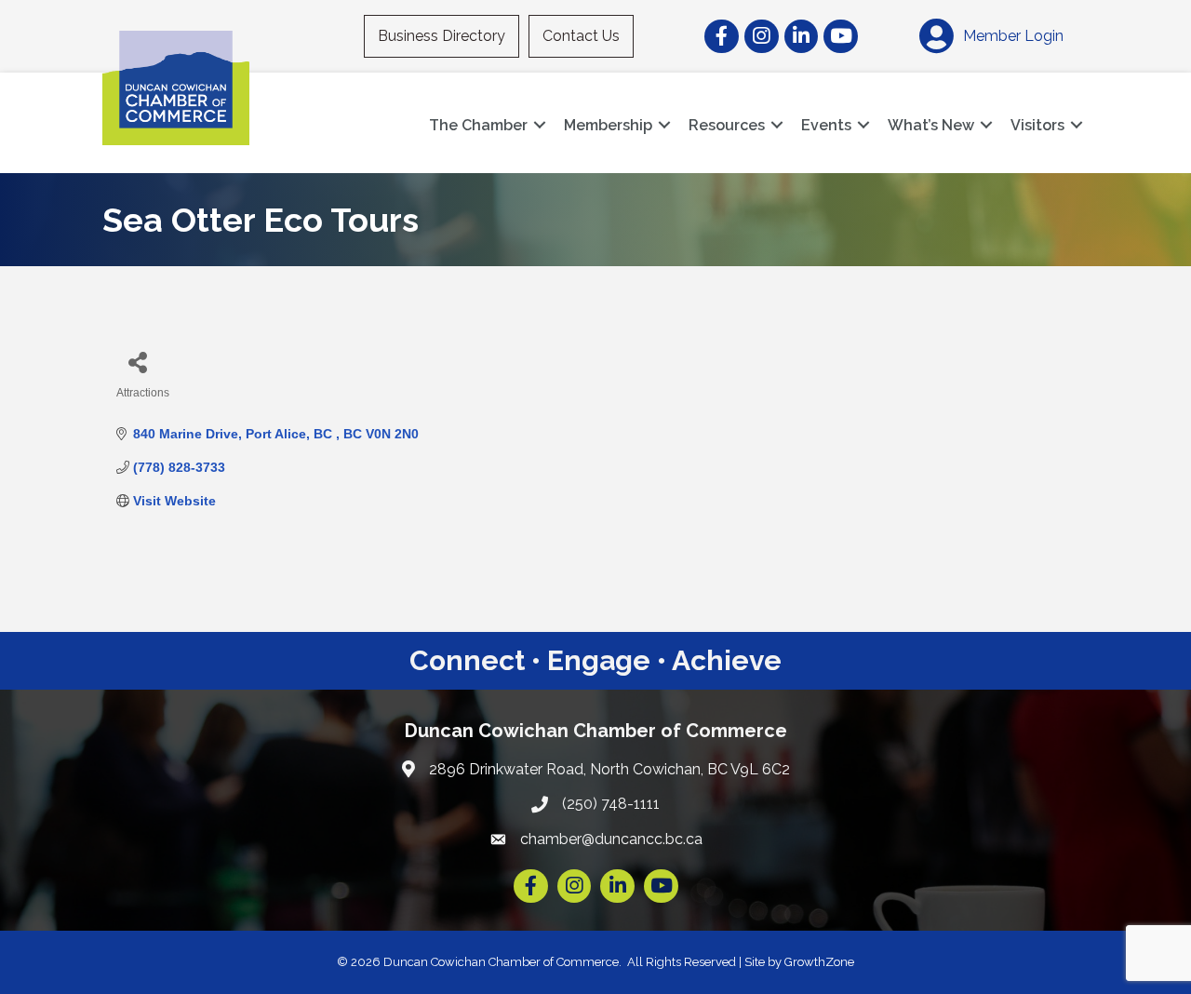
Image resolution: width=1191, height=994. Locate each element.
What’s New (931, 125)
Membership (608, 125)
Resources (727, 125)
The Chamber (478, 125)
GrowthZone (819, 962)
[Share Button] (137, 362)
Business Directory (441, 36)
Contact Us (581, 36)
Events (826, 125)
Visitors (1037, 125)
